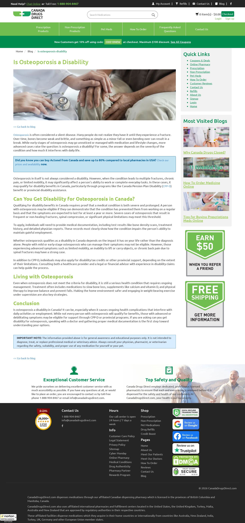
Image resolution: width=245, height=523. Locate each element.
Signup (194, 98)
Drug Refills (148, 429)
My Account (163, 3)
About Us (195, 94)
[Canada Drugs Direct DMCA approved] (185, 461)
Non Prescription (200, 71)
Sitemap (114, 448)
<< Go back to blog (24, 126)
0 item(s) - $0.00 (210, 14)
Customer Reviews (201, 83)
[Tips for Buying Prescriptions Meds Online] (206, 201)
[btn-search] (153, 15)
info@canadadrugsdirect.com (79, 420)
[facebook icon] (231, 4)
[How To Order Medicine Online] (206, 167)
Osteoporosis (21, 134)
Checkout (227, 14)
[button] (8, 518)
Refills (183, 3)
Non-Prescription (151, 420)
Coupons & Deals (200, 60)
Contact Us (203, 3)
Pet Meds (195, 75)
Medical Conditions (120, 462)
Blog (221, 3)
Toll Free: (62, 4)
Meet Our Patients (152, 454)
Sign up (229, 18)
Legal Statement (119, 440)
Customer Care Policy (122, 436)
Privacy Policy (117, 444)
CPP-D (167, 186)
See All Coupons (181, 42)
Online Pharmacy (200, 64)
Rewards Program (119, 474)
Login (218, 18)
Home (19, 51)
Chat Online (33, 3)
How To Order (198, 79)
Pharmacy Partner (119, 470)
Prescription (197, 68)
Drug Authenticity (119, 466)
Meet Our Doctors (151, 458)
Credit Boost (148, 433)
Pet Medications (150, 425)
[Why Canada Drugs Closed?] (206, 137)
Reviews (146, 467)
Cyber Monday (117, 453)
